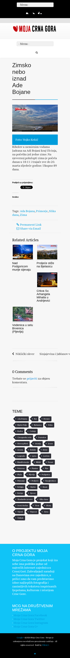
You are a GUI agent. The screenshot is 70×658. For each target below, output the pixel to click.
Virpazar (33, 511)
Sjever (33, 493)
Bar (35, 419)
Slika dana (43, 499)
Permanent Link (31, 224)
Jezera (20, 450)
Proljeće (35, 480)
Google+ (37, 12)
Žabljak (20, 518)
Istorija (38, 443)
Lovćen (46, 456)
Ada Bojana (27, 211)
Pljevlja (32, 474)
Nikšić (38, 462)
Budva (20, 431)
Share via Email (30, 228)
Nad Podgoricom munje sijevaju (21, 266)
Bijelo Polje (22, 425)
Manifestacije (23, 462)
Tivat (37, 505)
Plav (46, 468)
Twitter (33, 12)
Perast (50, 462)
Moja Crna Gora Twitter (29, 619)
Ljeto (34, 456)
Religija (20, 487)
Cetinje (33, 431)
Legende (21, 456)
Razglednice (50, 480)
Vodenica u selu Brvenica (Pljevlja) (22, 328)
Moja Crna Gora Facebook (30, 615)
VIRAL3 (45, 645)
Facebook (28, 12)
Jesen (50, 443)
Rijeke (33, 487)
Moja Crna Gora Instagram (31, 623)
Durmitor (42, 437)
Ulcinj (48, 505)
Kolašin (33, 450)
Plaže (19, 474)
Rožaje (20, 493)
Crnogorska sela (24, 437)
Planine (35, 468)
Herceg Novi (22, 443)
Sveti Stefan (22, 505)
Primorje (42, 211)
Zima (23, 215)
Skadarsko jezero (25, 499)
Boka (50, 425)
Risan (45, 487)
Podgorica (46, 474)
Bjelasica (38, 425)
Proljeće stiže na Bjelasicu (45, 265)
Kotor (45, 450)
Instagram (42, 12)
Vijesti (20, 511)
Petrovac (21, 468)
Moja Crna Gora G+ (26, 626)
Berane (47, 419)
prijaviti (32, 378)
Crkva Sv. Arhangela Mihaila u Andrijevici (43, 295)
